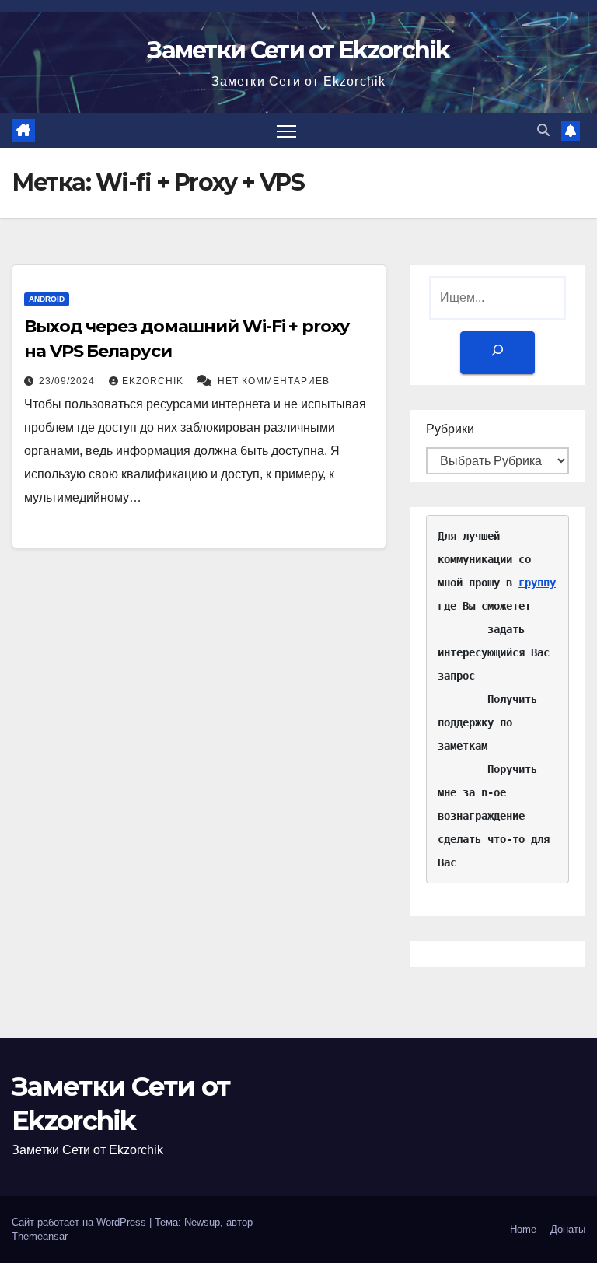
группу (537, 582)
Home (523, 1229)
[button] (543, 130)
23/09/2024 (68, 381)
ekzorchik (154, 381)
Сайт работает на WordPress (80, 1222)
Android (47, 299)
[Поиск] (497, 352)
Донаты (567, 1229)
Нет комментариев (274, 381)
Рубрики (450, 429)
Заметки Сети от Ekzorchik (298, 50)
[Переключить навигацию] (286, 130)
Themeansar (40, 1236)
